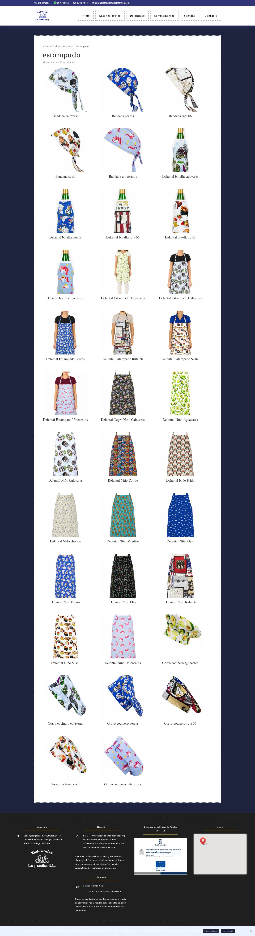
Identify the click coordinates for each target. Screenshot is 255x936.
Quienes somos (110, 16)
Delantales (137, 16)
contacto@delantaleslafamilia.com (105, 891)
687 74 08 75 (63, 2)
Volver (46, 46)
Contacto (211, 16)
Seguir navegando (211, 931)
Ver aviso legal (228, 931)
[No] (250, 931)
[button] (204, 841)
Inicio (86, 16)
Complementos (164, 16)
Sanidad (190, 16)
